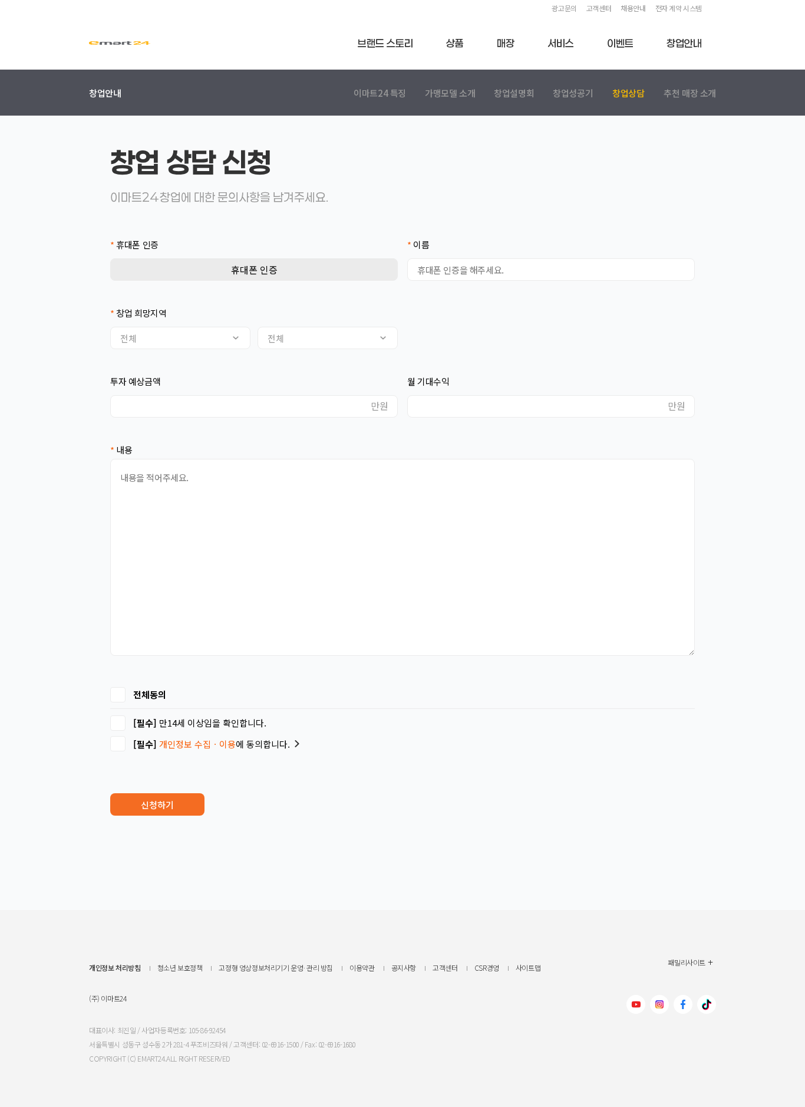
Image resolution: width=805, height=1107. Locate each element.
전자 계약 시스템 (678, 8)
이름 (418, 244)
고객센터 (598, 8)
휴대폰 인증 (134, 244)
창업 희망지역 (138, 313)
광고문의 (564, 8)
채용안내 (633, 8)
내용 (121, 450)
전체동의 (149, 694)
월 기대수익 (428, 381)
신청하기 (157, 805)
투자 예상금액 (135, 381)
